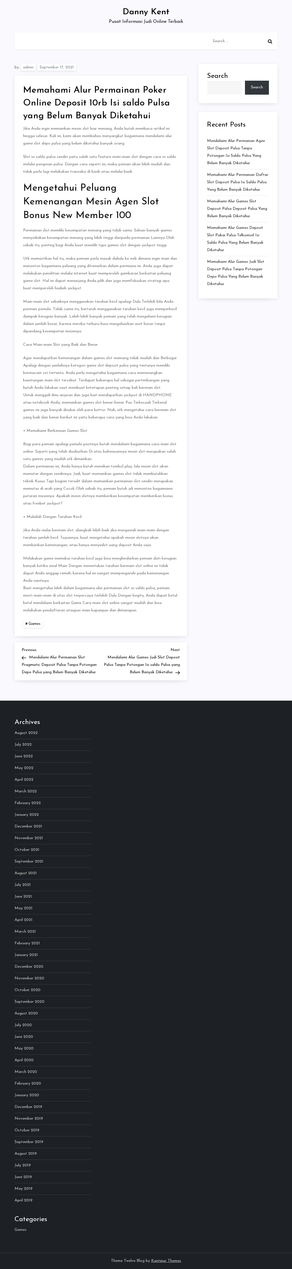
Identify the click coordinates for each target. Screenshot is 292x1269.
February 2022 (28, 803)
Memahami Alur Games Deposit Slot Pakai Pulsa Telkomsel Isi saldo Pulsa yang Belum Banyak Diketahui (235, 239)
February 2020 (28, 1083)
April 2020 (24, 1060)
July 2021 (23, 885)
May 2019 (24, 1189)
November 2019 (29, 1119)
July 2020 (23, 1025)
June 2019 (23, 1177)
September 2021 (29, 861)
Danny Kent (146, 12)
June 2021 (23, 896)
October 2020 (27, 990)
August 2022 (26, 733)
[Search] (270, 41)
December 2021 (28, 826)
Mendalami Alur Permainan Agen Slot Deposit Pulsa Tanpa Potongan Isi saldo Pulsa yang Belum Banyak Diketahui (236, 152)
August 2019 (26, 1154)
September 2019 (29, 1142)
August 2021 (26, 873)
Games (34, 624)
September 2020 (29, 1002)
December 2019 (28, 1107)
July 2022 (23, 745)
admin (28, 67)
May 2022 (24, 768)
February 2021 (27, 943)
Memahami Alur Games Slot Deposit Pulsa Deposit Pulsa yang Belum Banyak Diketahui (237, 208)
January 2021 (26, 955)
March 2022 (26, 791)
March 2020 (26, 1072)
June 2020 (24, 1037)
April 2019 (24, 1200)
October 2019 (27, 1130)
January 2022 (27, 815)
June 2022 (24, 756)
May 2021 (24, 908)
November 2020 (29, 978)
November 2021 (29, 838)
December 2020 (29, 967)
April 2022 (24, 780)
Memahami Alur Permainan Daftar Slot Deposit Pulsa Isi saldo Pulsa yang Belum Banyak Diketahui (237, 182)
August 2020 (26, 1013)
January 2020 (27, 1095)
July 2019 (23, 1165)
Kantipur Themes (166, 1261)
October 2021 (27, 850)
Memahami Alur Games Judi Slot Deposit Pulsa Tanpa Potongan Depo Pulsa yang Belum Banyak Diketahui (235, 273)
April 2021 (24, 920)
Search (217, 76)
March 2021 (25, 932)
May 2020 (24, 1048)
